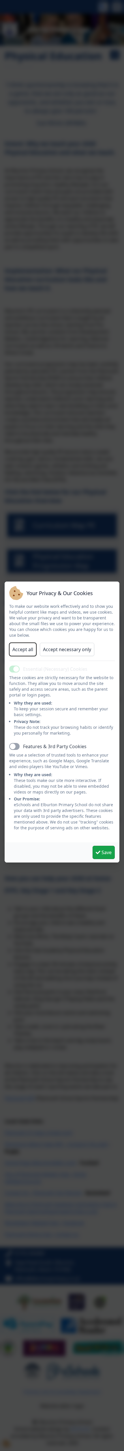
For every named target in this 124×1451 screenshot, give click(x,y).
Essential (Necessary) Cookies (55, 669)
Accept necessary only (67, 649)
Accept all (22, 649)
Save (106, 852)
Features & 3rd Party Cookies (55, 746)
